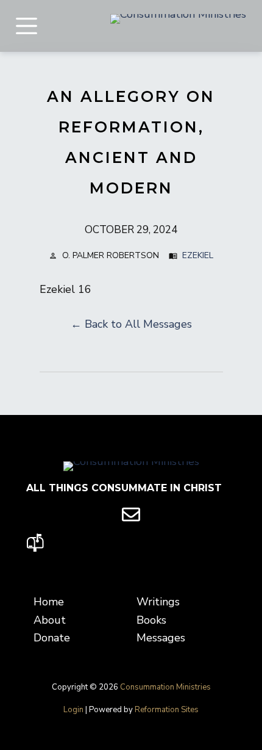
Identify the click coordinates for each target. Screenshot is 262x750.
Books (151, 620)
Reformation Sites (167, 709)
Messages (160, 637)
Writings (158, 601)
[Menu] (26, 26)
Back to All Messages (138, 324)
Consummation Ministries (165, 687)
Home (49, 601)
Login (73, 709)
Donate (52, 637)
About (50, 620)
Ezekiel (197, 255)
